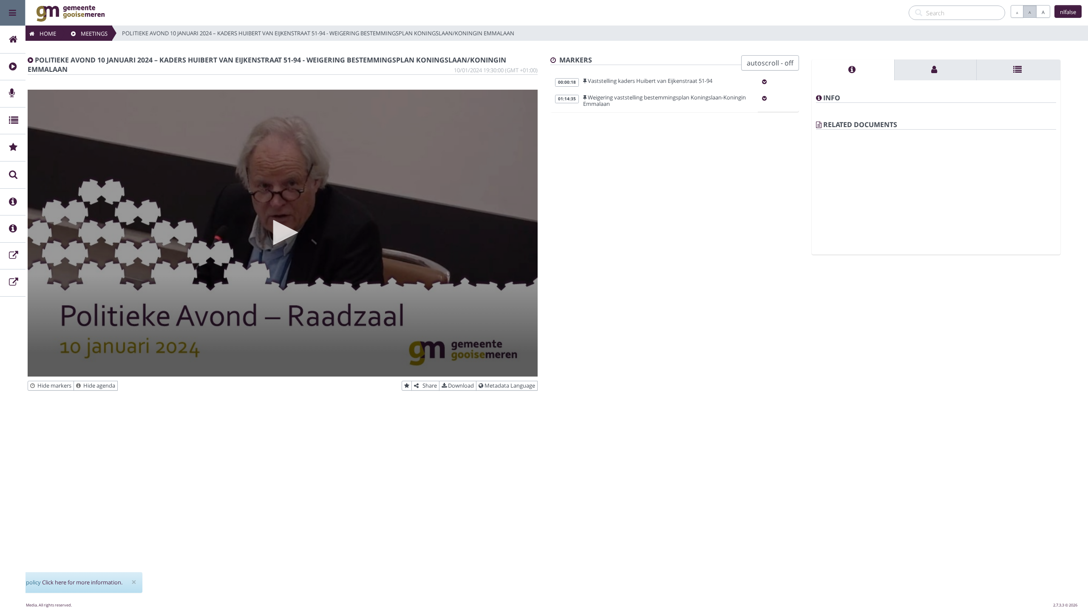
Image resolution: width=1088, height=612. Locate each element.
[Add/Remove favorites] (407, 386)
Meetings (92, 33)
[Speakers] (935, 70)
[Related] (1018, 70)
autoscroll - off (770, 63)
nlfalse (1068, 12)
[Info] (853, 70)
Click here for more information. (82, 582)
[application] (283, 233)
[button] (282, 232)
